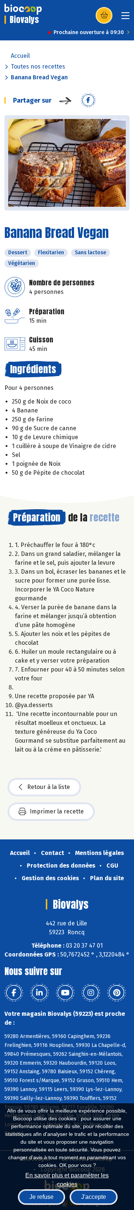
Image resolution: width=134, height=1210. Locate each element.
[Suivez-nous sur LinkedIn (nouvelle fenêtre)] (39, 993)
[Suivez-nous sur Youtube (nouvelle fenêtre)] (65, 993)
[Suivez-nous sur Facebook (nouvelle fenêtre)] (13, 993)
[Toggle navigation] (125, 18)
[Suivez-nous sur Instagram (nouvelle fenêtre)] (91, 993)
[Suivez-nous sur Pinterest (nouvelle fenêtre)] (116, 993)
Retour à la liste (48, 786)
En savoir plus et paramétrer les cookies (67, 1179)
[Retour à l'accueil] (23, 9)
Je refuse (41, 1197)
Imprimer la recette (57, 811)
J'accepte (93, 1197)
